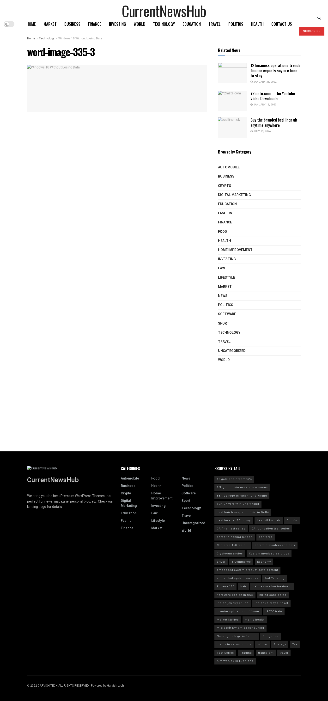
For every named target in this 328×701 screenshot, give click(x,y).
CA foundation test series (271, 529)
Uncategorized (231, 350)
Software (227, 314)
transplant (265, 653)
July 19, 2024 (262, 131)
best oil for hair (268, 520)
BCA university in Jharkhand (238, 504)
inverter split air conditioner (238, 611)
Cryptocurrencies (230, 554)
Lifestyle (226, 277)
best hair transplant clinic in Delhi (243, 512)
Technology (164, 24)
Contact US (281, 24)
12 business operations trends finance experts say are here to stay (275, 70)
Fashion (225, 213)
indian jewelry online (233, 603)
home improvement (235, 249)
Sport (223, 323)
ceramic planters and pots (275, 545)
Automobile (229, 167)
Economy (264, 562)
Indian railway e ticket (271, 603)
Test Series (225, 653)
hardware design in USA (235, 595)
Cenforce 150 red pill (233, 545)
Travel (214, 24)
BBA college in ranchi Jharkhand (242, 496)
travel (284, 653)
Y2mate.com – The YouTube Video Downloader (272, 95)
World (139, 24)
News (222, 295)
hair (243, 586)
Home (31, 24)
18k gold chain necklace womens (242, 487)
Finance (94, 24)
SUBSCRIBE (312, 31)
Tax (294, 644)
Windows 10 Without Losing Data (80, 38)
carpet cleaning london (235, 537)
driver (221, 562)
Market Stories (228, 620)
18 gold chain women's (234, 479)
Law (221, 268)
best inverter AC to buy (234, 520)
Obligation (270, 636)
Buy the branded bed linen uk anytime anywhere (273, 122)
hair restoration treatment (272, 586)
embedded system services (237, 578)
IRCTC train (274, 611)
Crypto (224, 185)
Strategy (280, 644)
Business (72, 24)
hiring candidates (272, 595)
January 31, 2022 (264, 82)
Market (50, 24)
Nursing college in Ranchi (236, 636)
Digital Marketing (234, 194)
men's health (255, 620)
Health (257, 24)
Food (222, 231)
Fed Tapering (275, 578)
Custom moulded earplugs (269, 554)
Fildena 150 (225, 586)
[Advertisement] (164, 417)
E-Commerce (241, 562)
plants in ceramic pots (234, 644)
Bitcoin (292, 520)
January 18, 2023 (264, 105)
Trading (246, 653)
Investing (117, 24)
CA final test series (231, 529)
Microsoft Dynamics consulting (240, 628)
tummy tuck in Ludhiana (235, 661)
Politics (235, 24)
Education (191, 24)
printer (262, 644)
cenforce (266, 537)
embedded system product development (247, 570)
